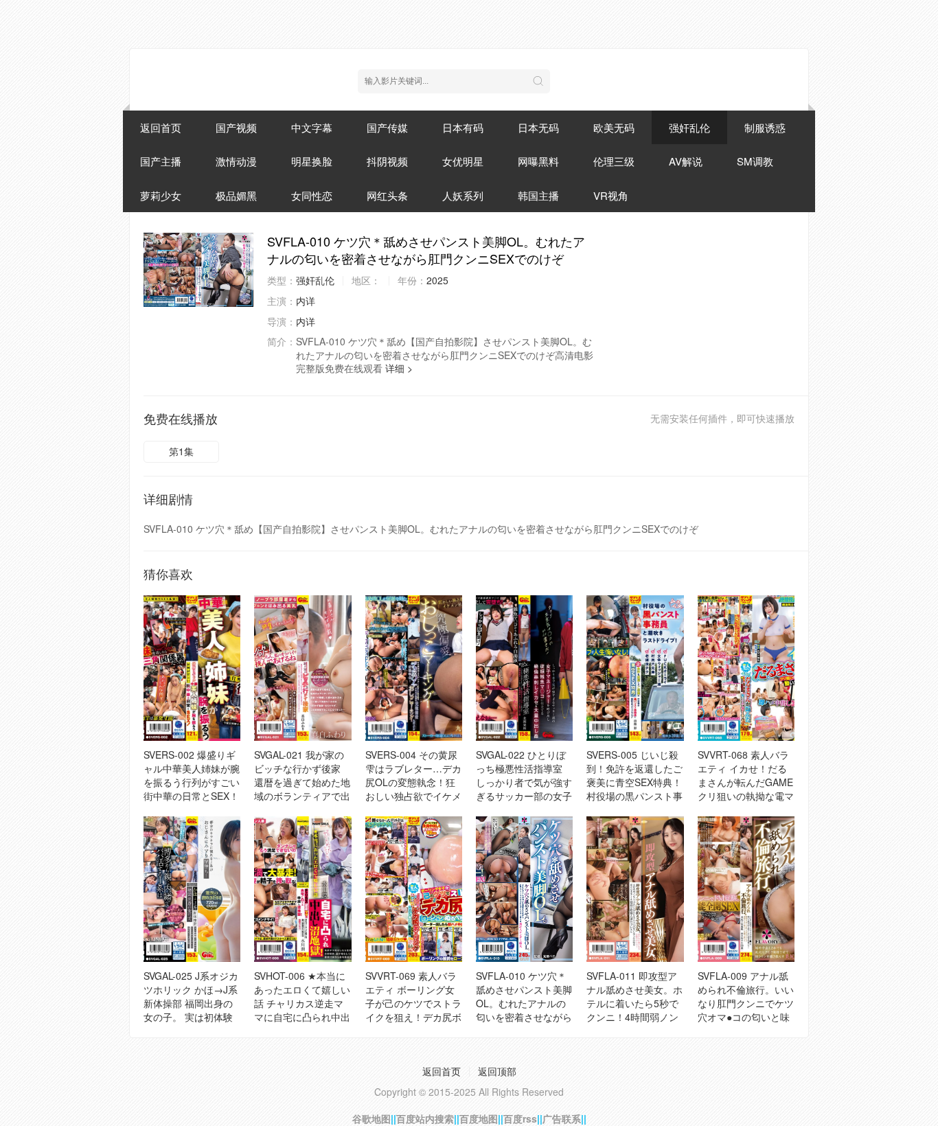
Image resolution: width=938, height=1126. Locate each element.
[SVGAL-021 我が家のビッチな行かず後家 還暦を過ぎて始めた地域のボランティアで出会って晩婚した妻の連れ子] (302, 668)
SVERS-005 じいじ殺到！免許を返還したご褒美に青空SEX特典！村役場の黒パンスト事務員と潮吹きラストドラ (634, 789)
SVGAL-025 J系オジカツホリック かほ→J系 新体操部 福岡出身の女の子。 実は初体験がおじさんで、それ (191, 1003)
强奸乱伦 (689, 127)
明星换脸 (311, 161)
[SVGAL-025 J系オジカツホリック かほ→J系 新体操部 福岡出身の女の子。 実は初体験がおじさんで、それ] (192, 889)
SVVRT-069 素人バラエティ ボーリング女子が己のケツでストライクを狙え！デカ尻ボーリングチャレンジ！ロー (413, 1010)
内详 (305, 301)
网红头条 (387, 195)
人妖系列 (462, 195)
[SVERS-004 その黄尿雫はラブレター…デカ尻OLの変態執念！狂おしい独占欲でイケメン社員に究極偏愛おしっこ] (413, 668)
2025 (437, 280)
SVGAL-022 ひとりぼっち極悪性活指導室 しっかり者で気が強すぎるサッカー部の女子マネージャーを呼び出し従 (524, 789)
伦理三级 (613, 161)
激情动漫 (236, 161)
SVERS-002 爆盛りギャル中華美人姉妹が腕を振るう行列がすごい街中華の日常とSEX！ (192, 775)
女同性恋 (311, 195)
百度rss (520, 1118)
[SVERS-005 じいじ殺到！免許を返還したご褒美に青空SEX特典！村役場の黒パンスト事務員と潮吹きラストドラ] (634, 668)
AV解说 (685, 161)
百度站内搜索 (425, 1118)
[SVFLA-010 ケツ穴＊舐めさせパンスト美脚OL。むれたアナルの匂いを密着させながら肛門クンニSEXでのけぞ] (198, 269)
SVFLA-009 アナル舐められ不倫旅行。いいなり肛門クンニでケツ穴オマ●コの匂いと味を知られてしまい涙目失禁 (746, 1010)
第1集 (181, 451)
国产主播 (160, 161)
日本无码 (538, 127)
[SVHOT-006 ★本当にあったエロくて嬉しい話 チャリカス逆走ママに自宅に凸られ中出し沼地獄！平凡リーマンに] (302, 889)
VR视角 (610, 195)
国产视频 (236, 127)
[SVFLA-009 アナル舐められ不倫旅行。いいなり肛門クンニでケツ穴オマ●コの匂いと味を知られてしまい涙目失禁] (746, 889)
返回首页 (160, 127)
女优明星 (462, 161)
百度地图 (478, 1118)
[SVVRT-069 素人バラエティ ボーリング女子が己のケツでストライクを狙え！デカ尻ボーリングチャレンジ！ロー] (413, 889)
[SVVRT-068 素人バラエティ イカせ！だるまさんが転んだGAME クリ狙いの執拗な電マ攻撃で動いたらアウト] (746, 668)
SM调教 (755, 161)
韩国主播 (538, 195)
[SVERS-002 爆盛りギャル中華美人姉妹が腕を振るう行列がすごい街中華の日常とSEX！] (192, 668)
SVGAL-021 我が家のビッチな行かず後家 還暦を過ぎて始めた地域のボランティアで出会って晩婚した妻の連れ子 (302, 789)
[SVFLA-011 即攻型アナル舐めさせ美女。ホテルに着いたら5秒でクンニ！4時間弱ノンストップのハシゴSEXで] (634, 889)
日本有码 (462, 127)
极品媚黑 (236, 195)
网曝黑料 (538, 161)
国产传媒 (387, 127)
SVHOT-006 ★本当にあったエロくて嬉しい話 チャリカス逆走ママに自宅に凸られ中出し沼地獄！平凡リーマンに (302, 1010)
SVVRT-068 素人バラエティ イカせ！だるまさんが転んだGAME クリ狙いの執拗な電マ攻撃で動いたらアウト (746, 782)
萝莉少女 (160, 195)
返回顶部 (497, 1071)
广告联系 (561, 1118)
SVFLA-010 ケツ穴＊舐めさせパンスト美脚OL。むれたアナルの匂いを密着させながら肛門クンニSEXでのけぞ (524, 1010)
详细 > (399, 368)
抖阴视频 (387, 161)
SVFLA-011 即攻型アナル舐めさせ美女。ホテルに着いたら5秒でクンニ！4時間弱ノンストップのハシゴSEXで (634, 1010)
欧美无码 (613, 127)
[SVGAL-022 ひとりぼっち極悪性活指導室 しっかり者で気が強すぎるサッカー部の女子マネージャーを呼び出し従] (524, 668)
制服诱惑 (765, 127)
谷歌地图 (371, 1118)
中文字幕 (311, 127)
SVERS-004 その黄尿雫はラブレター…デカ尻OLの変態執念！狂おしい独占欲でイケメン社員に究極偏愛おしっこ (413, 789)
